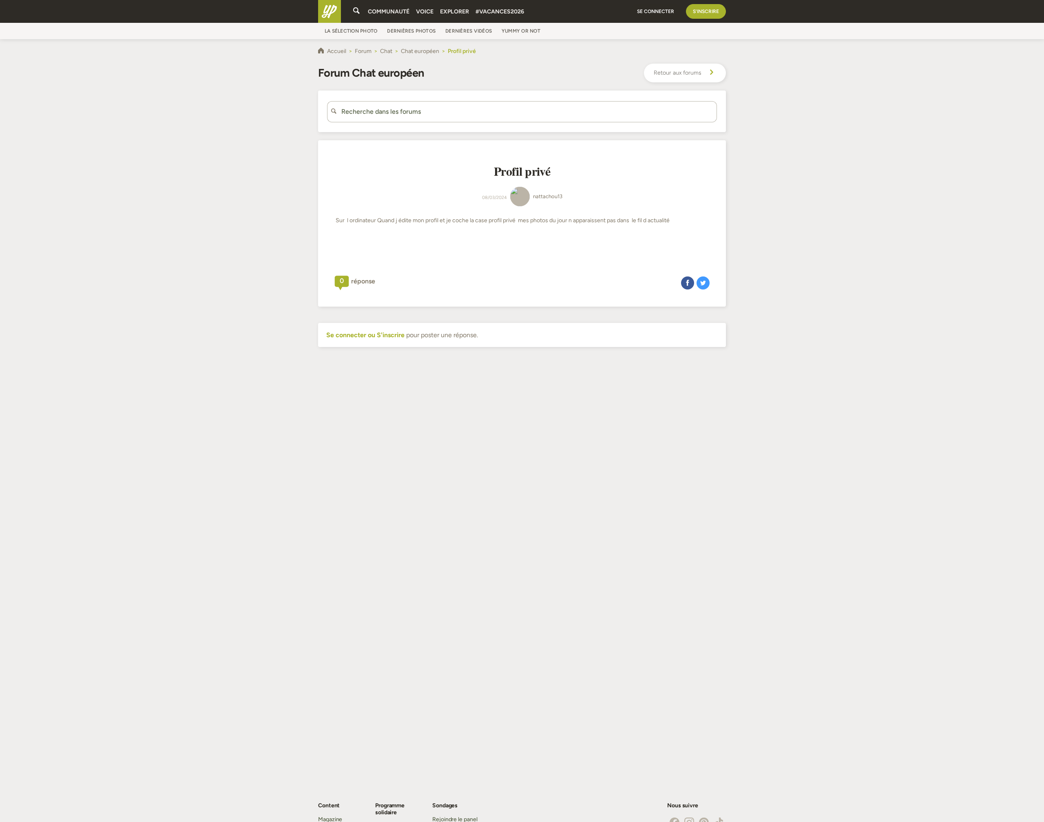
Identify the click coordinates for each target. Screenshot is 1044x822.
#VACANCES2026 (500, 11)
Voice (425, 11)
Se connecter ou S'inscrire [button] (365, 335)
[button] (687, 283)
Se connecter (655, 11)
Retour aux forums (677, 72)
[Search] (356, 11)
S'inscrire (706, 11)
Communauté (388, 11)
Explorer (454, 11)
